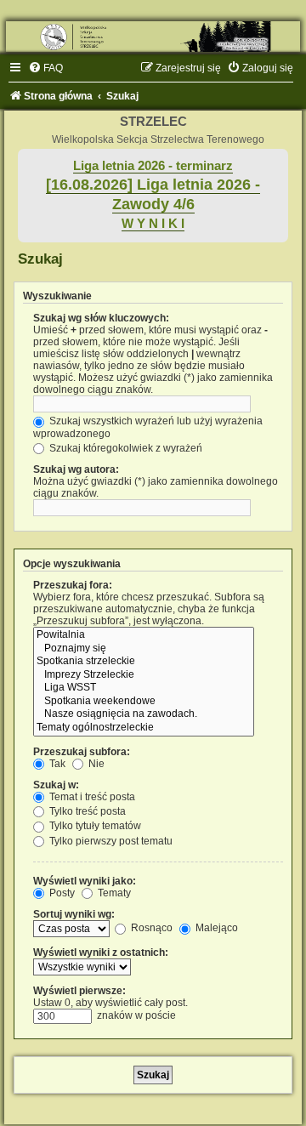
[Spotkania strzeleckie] (143, 661)
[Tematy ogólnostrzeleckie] (143, 728)
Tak (56, 764)
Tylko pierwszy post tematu (110, 841)
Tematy (113, 893)
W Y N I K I (153, 223)
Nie (95, 764)
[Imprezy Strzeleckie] (143, 675)
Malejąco (215, 928)
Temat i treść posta (91, 797)
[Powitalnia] (143, 635)
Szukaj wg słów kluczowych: (101, 318)
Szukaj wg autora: (76, 469)
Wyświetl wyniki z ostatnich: (100, 952)
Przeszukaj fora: (72, 585)
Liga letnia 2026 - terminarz (153, 166)
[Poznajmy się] (143, 649)
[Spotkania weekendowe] (143, 701)
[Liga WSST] (143, 688)
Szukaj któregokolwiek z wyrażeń (124, 448)
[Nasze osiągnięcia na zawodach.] (143, 714)
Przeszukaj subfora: (81, 752)
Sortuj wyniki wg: (74, 914)
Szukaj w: (56, 785)
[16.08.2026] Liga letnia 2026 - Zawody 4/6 (153, 194)
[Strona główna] (153, 36)
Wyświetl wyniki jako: (84, 881)
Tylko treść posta (86, 811)
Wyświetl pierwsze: (79, 991)
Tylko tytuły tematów (94, 826)
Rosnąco (150, 928)
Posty (61, 893)
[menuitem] (45, 68)
